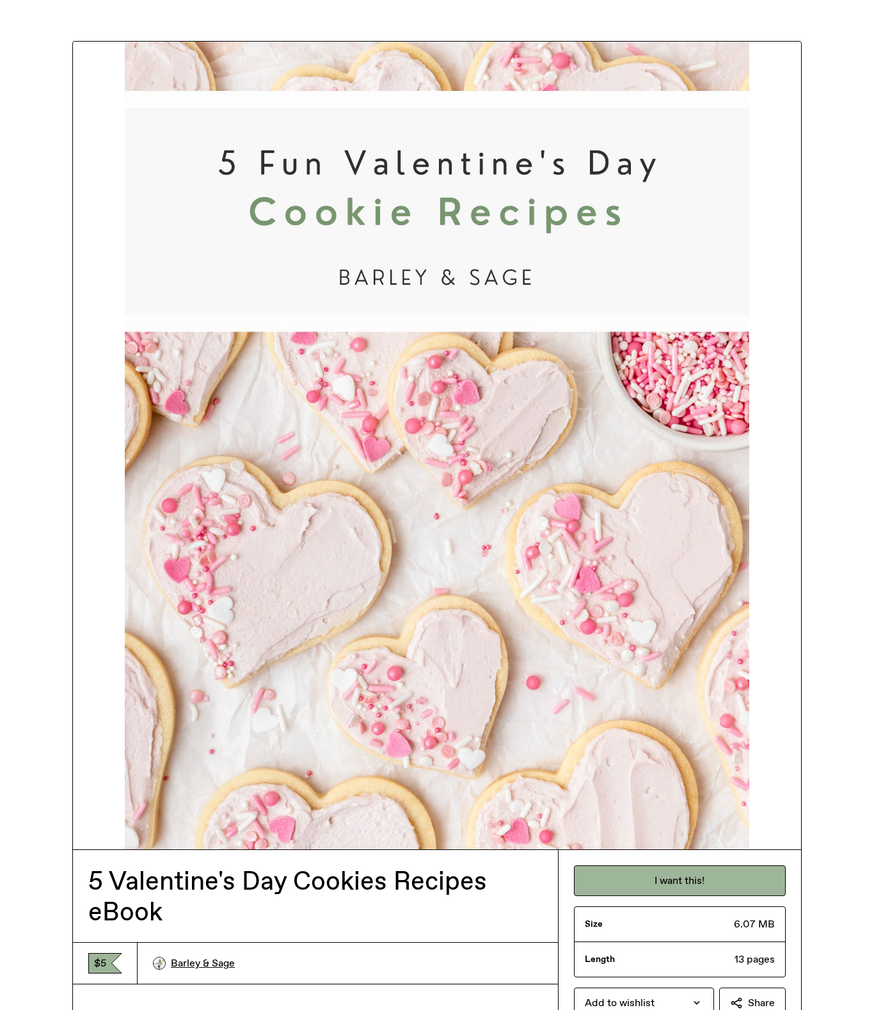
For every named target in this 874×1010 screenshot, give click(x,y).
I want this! (679, 880)
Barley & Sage (203, 963)
